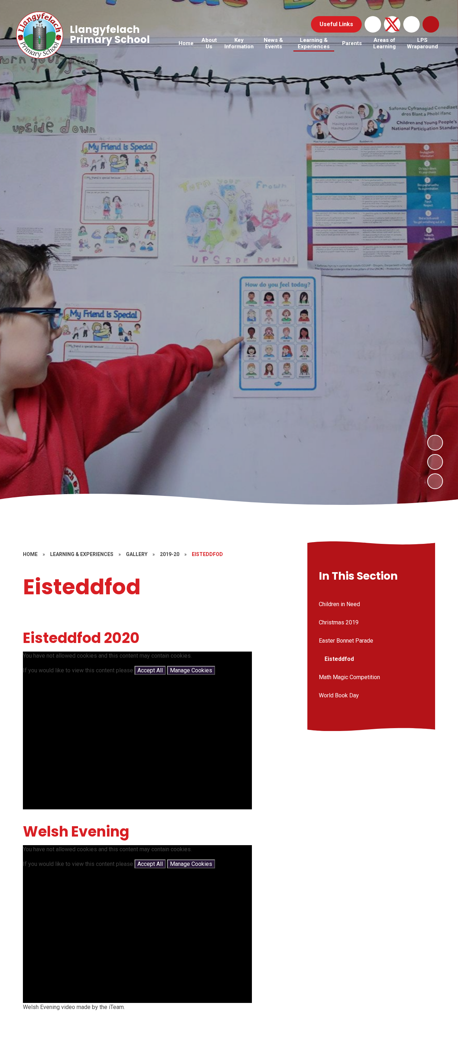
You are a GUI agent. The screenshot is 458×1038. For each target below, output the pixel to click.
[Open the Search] (431, 24)
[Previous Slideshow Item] (435, 462)
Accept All (150, 670)
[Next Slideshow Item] (435, 442)
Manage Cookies (191, 670)
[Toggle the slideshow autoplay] (435, 481)
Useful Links (336, 24)
